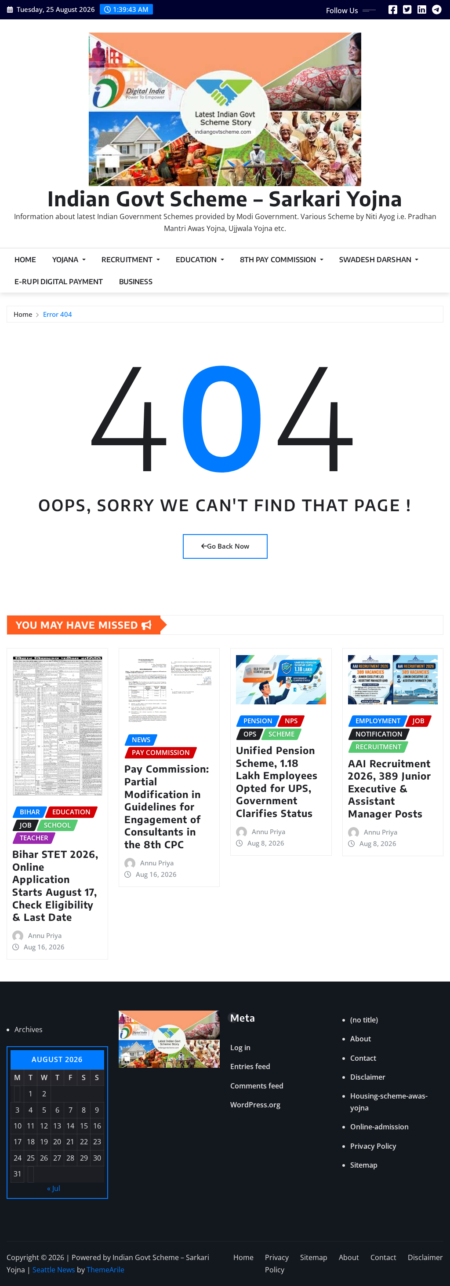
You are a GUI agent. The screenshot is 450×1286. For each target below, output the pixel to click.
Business (135, 281)
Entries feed (250, 1066)
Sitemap (363, 1165)
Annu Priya (45, 935)
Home (25, 259)
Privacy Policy (373, 1146)
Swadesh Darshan (376, 259)
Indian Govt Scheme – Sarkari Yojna (225, 198)
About (360, 1039)
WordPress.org (255, 1105)
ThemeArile (105, 1270)
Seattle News (54, 1270)
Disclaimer (367, 1077)
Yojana (66, 259)
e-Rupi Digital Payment (59, 281)
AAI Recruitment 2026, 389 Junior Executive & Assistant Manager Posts (389, 788)
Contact (363, 1058)
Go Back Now (228, 546)
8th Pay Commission (279, 259)
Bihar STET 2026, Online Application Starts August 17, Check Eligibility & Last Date (55, 885)
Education (197, 259)
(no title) (364, 1020)
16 (97, 1126)
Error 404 (57, 314)
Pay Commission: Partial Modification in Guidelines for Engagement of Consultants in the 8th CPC (166, 806)
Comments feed (256, 1086)
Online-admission (379, 1127)
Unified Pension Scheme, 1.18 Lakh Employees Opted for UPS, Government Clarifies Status (277, 781)
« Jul (53, 1188)
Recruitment (128, 259)
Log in (240, 1047)
